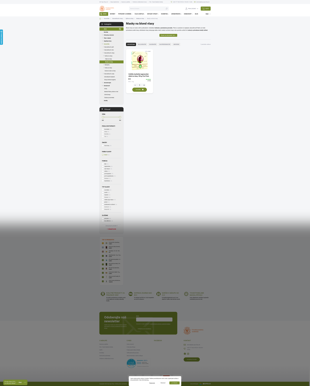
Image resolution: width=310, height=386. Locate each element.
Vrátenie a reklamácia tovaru (139, 2)
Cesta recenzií (130, 344)
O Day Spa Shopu (131, 347)
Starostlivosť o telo (109, 50)
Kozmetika (106, 44)
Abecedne (176, 44)
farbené (107, 197)
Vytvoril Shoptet (194, 383)
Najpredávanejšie (164, 44)
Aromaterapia (107, 82)
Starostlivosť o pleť (109, 47)
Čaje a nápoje (107, 38)
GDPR (100, 350)
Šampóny (107, 64)
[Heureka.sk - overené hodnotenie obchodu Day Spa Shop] (139, 363)
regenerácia (108, 166)
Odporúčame (131, 44)
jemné (106, 202)
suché (106, 192)
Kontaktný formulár (192, 359)
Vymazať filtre (112, 229)
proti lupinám (108, 173)
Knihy (105, 88)
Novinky (106, 32)
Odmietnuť (162, 382)
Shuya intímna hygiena (110, 79)
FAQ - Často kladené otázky (156, 2)
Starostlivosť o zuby (109, 73)
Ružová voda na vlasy (110, 70)
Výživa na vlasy (108, 56)
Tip (105, 136)
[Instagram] (188, 353)
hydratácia (107, 181)
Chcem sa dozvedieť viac (168, 35)
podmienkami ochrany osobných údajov (160, 324)
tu (148, 380)
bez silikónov (108, 221)
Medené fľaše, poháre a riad (111, 91)
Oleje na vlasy (108, 59)
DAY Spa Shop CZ (103, 2)
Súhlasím (175, 382)
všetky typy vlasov (109, 199)
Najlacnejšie (142, 44)
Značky (106, 100)
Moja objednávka (114, 2)
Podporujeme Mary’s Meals (133, 350)
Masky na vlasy (109, 62)
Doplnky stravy (107, 41)
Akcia (106, 131)
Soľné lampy (107, 94)
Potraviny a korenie (109, 35)
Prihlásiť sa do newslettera (144, 328)
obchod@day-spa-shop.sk (193, 344)
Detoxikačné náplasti (109, 76)
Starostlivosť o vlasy (109, 53)
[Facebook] (185, 353)
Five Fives (107, 145)
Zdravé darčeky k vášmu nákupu (135, 355)
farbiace (107, 178)
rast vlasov (108, 168)
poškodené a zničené (110, 204)
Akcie (105, 29)
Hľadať (166, 8)
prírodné (107, 218)
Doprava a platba (125, 2)
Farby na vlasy (108, 67)
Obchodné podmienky (104, 355)
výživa (106, 171)
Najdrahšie (152, 44)
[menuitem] (103, 14)
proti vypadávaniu (109, 176)
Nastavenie (152, 383)
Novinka (107, 134)
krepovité (107, 209)
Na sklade (107, 129)
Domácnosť (107, 85)
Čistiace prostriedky (109, 97)
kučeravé (107, 207)
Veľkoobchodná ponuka (133, 352)
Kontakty (101, 352)
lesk (106, 164)
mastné (107, 195)
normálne (107, 190)
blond (106, 155)
